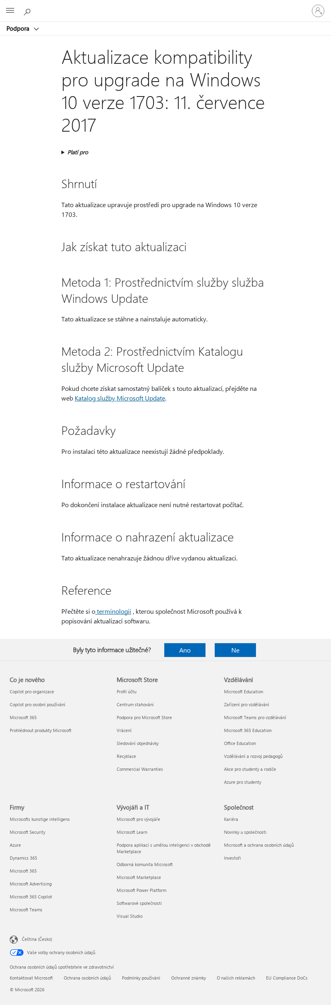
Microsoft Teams (26, 909)
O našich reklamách (236, 978)
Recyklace (126, 756)
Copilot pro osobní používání (37, 704)
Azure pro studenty (242, 782)
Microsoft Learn (132, 832)
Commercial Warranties (140, 769)
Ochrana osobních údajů (87, 978)
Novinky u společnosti (245, 832)
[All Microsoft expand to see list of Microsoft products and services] (10, 11)
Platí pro (77, 152)
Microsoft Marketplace (139, 877)
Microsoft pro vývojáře (138, 819)
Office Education (240, 743)
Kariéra (231, 819)
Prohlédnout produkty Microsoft (40, 730)
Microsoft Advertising (31, 884)
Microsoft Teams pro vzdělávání (255, 717)
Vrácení (124, 730)
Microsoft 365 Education (248, 730)
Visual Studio (129, 916)
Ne (235, 650)
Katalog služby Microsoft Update (120, 398)
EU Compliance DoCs (287, 978)
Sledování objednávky (138, 743)
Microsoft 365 (23, 717)
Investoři (232, 858)
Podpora (18, 28)
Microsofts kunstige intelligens (40, 819)
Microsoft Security (27, 832)
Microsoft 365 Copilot (31, 897)
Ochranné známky (188, 978)
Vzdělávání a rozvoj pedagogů (253, 756)
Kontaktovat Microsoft (31, 978)
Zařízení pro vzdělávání (246, 704)
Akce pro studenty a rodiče (250, 769)
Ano (185, 650)
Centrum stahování (135, 704)
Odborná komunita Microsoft (145, 864)
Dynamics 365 (23, 858)
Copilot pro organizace (32, 691)
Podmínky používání (141, 978)
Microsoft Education (243, 691)
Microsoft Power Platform (141, 890)
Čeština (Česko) (37, 939)
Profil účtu (126, 691)
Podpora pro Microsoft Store (144, 717)
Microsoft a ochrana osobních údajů (259, 845)
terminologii (113, 611)
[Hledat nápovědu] (28, 10)
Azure (15, 845)
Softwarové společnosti (139, 903)
